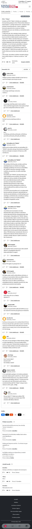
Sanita (14, 440)
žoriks (12, 458)
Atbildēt (22, 82)
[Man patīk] (3, 82)
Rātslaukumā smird (7, 488)
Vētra (3, 479)
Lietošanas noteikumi (16, 505)
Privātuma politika (16, 517)
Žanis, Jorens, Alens (23, 3)
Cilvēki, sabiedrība (5, 11)
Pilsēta (15, 11)
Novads (21, 11)
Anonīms (15, 431)
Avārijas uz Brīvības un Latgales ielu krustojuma (14, 470)
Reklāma (16, 502)
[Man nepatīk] (6, 82)
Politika (28, 11)
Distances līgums (16, 508)
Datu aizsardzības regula (16, 511)
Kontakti (16, 499)
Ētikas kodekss (16, 514)
